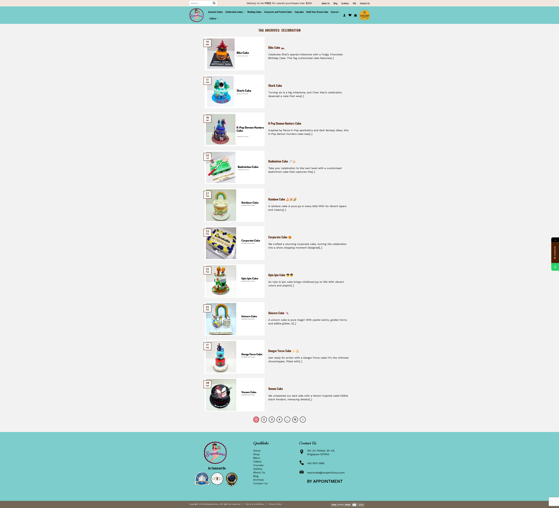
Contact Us (365, 3)
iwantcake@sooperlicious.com (326, 472)
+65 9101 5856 (315, 463)
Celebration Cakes (234, 11)
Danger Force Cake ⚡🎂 (283, 351)
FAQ (354, 3)
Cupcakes (299, 11)
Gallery (257, 468)
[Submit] (214, 3)
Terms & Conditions (254, 504)
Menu (256, 457)
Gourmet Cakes (215, 11)
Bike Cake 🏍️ (276, 48)
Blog (335, 3)
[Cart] (355, 15)
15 (295, 419)
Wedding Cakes (254, 11)
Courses (258, 465)
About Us (326, 3)
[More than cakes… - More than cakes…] (196, 15)
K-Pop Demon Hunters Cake (284, 123)
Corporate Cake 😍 (280, 237)
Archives (345, 3)
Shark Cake (275, 86)
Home (256, 450)
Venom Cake (275, 389)
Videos (257, 461)
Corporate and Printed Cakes (278, 11)
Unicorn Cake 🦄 (278, 313)
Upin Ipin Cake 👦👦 (280, 275)
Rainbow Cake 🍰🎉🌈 (282, 199)
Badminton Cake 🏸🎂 (282, 161)
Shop (256, 454)
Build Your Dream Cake (317, 11)
